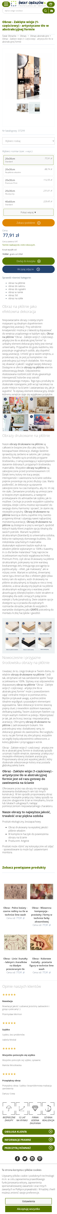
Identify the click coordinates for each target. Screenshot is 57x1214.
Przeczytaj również (18, 1148)
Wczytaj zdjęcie (25, 269)
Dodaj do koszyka (26, 261)
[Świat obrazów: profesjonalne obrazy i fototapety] (28, 3)
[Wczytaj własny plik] (52, 11)
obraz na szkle (15, 298)
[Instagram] (32, 1159)
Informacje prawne (18, 1140)
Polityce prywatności (26, 1189)
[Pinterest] (39, 1159)
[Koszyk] (51, 4)
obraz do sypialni (17, 289)
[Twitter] (25, 1159)
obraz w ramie (15, 292)
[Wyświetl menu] (6, 4)
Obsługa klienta (16, 1131)
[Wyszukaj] (45, 11)
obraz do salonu (16, 286)
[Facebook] (17, 1159)
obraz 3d (13, 295)
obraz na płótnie (16, 282)
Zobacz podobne (26, 222)
